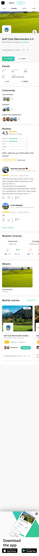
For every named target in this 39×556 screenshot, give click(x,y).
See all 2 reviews (8, 228)
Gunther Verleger (18, 169)
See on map (25, 42)
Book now (25, 348)
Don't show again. (19, 554)
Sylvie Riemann (16, 205)
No (28, 50)
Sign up (20, 3)
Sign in (11, 3)
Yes (23, 50)
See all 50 (31, 300)
